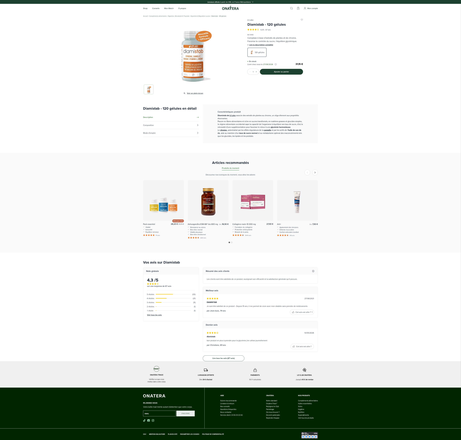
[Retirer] (249, 72)
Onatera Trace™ (271, 403)
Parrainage (270, 409)
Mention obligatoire (157, 434)
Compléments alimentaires (158, 16)
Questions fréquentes (228, 409)
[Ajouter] (257, 72)
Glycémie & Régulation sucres (200, 16)
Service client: (231, 415)
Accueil (145, 16)
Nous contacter (225, 412)
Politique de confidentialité (213, 434)
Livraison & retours (227, 403)
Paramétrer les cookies (189, 434)
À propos (182, 8)
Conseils (155, 8)
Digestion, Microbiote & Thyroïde (178, 16)
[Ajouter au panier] (179, 215)
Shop (145, 8)
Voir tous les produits (306, 418)
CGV (144, 434)
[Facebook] (149, 420)
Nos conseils (225, 406)
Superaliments (303, 415)
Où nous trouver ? (272, 412)
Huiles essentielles (305, 403)
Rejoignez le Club (272, 406)
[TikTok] (144, 420)
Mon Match (169, 8)
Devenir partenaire (273, 415)
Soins (300, 406)
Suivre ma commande (228, 400)
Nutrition (301, 412)
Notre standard (271, 400)
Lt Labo (250, 20)
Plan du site (172, 434)
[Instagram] (153, 420)
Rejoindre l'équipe (272, 418)
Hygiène (301, 409)
